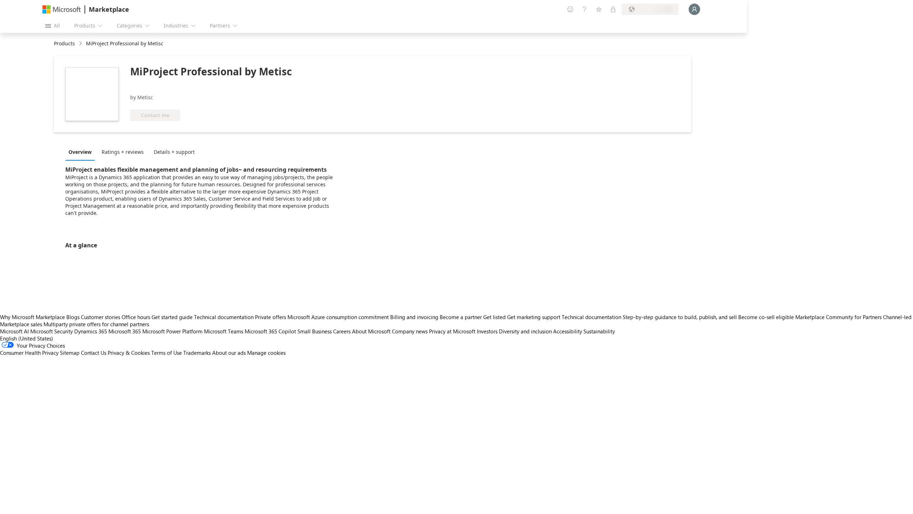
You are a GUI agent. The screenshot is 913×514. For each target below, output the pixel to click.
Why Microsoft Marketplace (32, 317)
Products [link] (64, 43)
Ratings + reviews (123, 151)
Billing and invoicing (414, 317)
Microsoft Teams (223, 331)
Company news (410, 331)
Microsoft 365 (124, 331)
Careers (342, 331)
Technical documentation (224, 317)
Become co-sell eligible (766, 317)
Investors (487, 331)
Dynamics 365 (90, 331)
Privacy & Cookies (129, 352)
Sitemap (70, 352)
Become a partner (461, 317)
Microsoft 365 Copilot (270, 331)
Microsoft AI (14, 331)
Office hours (136, 317)
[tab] (81, 152)
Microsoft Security (51, 331)
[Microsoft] (61, 9)
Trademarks (197, 352)
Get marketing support (533, 317)
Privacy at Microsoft (452, 331)
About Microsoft (371, 331)
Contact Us (93, 352)
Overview (80, 151)
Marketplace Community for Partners (838, 317)
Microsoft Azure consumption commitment (338, 317)
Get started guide (172, 317)
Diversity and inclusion (525, 331)
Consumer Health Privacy (29, 352)
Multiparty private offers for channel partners (96, 324)
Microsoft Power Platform (172, 331)
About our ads (229, 352)
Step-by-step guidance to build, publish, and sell (680, 317)
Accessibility (567, 331)
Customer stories (100, 317)
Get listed (494, 317)
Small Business (314, 331)
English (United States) (26, 338)
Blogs (73, 317)
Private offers (270, 317)
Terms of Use (166, 352)
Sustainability (599, 331)
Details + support (174, 151)
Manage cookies (266, 352)
